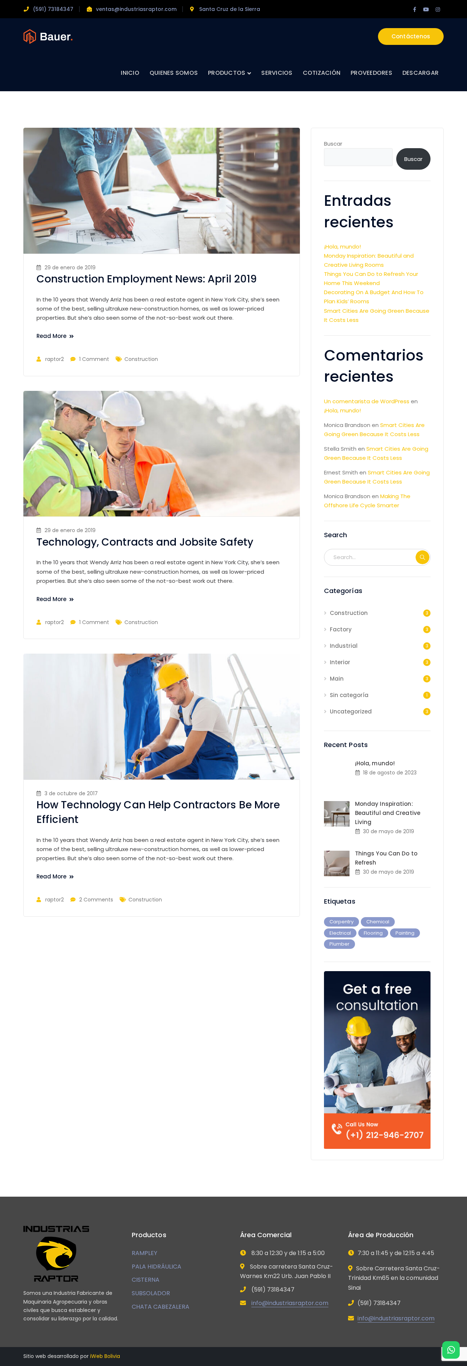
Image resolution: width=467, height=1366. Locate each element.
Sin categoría (349, 695)
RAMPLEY (144, 1253)
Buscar (333, 143)
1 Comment (94, 359)
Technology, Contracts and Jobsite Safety (144, 542)
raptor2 (54, 359)
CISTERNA (145, 1279)
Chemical (377, 921)
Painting (404, 933)
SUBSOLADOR (151, 1293)
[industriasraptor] (48, 36)
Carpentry (341, 921)
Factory (341, 629)
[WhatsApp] (451, 1350)
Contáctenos (411, 36)
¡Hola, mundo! (342, 246)
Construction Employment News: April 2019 (146, 279)
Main (337, 678)
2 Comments (96, 899)
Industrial (344, 646)
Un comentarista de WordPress (366, 401)
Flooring (373, 933)
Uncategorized (351, 711)
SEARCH (422, 557)
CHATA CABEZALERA (160, 1306)
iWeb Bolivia (105, 1356)
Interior (340, 662)
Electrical (340, 933)
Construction (141, 359)
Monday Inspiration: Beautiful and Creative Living (387, 813)
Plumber (339, 943)
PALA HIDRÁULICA (156, 1266)
